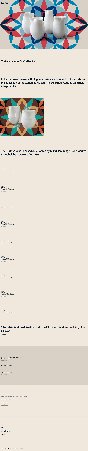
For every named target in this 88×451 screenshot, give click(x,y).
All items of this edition (6, 399)
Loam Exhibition (4, 405)
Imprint (2, 448)
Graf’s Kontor (4, 402)
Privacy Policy (7, 448)
